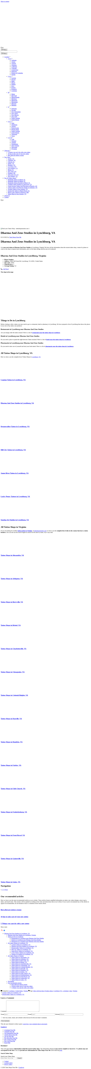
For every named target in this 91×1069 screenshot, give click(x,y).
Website (57, 1014)
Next (6, 889)
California (14, 66)
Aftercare (7, 150)
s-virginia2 (66, 991)
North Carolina (15, 118)
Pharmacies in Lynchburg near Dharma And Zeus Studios (27, 941)
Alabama (13, 60)
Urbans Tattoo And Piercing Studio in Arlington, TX (22, 187)
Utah (12, 139)
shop (70, 991)
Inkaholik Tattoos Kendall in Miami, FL (19, 183)
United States (19, 991)
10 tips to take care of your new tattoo (18, 154)
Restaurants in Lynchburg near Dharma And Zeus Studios (27, 938)
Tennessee (14, 134)
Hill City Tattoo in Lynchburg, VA (13, 450)
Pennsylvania (15, 128)
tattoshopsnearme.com (40, 531)
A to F (9, 58)
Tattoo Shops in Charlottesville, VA (13, 649)
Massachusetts (15, 97)
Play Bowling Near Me (10, 1038)
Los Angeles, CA (13, 168)
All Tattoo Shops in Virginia (16, 956)
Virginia (13, 142)
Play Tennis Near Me (10, 1039)
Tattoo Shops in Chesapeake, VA (13, 672)
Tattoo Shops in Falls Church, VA (13, 789)
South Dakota (15, 132)
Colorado (14, 68)
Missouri (13, 103)
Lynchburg (11, 991)
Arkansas (14, 65)
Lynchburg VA (57, 991)
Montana (13, 105)
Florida (13, 74)
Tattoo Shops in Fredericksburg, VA (14, 812)
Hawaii (13, 79)
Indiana (13, 84)
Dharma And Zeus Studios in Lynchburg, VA (17, 403)
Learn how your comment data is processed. (35, 1024)
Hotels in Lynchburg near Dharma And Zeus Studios (26, 940)
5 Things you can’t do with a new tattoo (19, 152)
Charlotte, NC (12, 160)
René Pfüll (7, 1042)
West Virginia (15, 145)
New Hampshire (16, 112)
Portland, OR (11, 173)
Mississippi (14, 102)
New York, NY (12, 171)
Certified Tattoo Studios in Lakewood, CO (20, 184)
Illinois (13, 83)
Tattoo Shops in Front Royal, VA (13, 835)
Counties (6, 57)
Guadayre (4, 1027)
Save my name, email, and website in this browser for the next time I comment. (25, 1017)
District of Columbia (17, 73)
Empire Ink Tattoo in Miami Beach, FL (19, 191)
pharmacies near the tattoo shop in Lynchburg (59, 346)
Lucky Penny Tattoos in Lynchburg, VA (15, 496)
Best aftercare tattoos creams (16, 155)
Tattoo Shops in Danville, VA (11, 719)
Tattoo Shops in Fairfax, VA (11, 765)
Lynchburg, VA (36, 357)
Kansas (13, 87)
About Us (7, 195)
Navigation (11, 981)
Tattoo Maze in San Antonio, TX (17, 194)
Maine (13, 94)
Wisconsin (14, 147)
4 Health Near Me (9, 1031)
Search (20, 1058)
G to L (10, 76)
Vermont (13, 141)
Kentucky (14, 89)
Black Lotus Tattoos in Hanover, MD (18, 192)
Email (29, 1014)
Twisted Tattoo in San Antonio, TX (18, 189)
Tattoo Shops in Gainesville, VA (12, 859)
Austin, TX (11, 159)
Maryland (14, 95)
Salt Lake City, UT (13, 174)
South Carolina (15, 131)
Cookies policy (8, 1063)
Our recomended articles (15, 983)
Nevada (13, 110)
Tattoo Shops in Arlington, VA (12, 579)
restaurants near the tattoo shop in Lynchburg (46, 332)
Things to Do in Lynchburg (15, 936)
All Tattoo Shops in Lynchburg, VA (18, 943)
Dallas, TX (11, 163)
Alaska (13, 62)
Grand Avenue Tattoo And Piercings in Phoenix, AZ (22, 186)
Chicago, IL (11, 162)
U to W (10, 137)
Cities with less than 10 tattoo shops (43, 991)
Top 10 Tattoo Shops (10, 178)
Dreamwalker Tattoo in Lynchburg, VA (15, 426)
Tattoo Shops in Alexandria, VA (12, 555)
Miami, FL (11, 170)
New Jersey (14, 113)
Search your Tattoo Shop (8, 1056)
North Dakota (15, 120)
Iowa (12, 86)
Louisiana (14, 90)
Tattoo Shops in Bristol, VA (11, 625)
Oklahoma (14, 125)
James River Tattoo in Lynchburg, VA (15, 473)
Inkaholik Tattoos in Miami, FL (16, 179)
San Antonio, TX (13, 176)
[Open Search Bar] (2, 48)
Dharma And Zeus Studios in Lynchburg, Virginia (22, 935)
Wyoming (14, 149)
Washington (14, 144)
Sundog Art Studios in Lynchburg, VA (15, 520)
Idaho (13, 81)
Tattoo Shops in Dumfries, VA (11, 742)
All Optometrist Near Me (11, 1033)
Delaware (14, 71)
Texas (13, 136)
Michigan (14, 99)
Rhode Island (15, 129)
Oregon (13, 126)
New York (14, 116)
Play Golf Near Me (9, 1041)
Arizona (13, 63)
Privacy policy (8, 1064)
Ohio (12, 123)
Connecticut (14, 70)
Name (2, 1014)
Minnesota (14, 100)
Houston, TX (11, 165)
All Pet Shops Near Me (10, 1035)
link (61, 1050)
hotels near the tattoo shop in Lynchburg (58, 339)
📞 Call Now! (5, 269)
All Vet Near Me (9, 1036)
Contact (6, 197)
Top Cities (7, 157)
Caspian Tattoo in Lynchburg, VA (13, 380)
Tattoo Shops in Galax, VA (10, 882)
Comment (3, 1011)
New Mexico (15, 115)
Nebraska (14, 108)
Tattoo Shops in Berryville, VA (12, 602)
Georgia (13, 78)
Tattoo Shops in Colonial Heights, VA (14, 695)
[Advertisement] (45, 214)
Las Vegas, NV (12, 166)
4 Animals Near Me (9, 1030)
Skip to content (5, 1)
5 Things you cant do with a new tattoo (15, 923)
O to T (10, 121)
